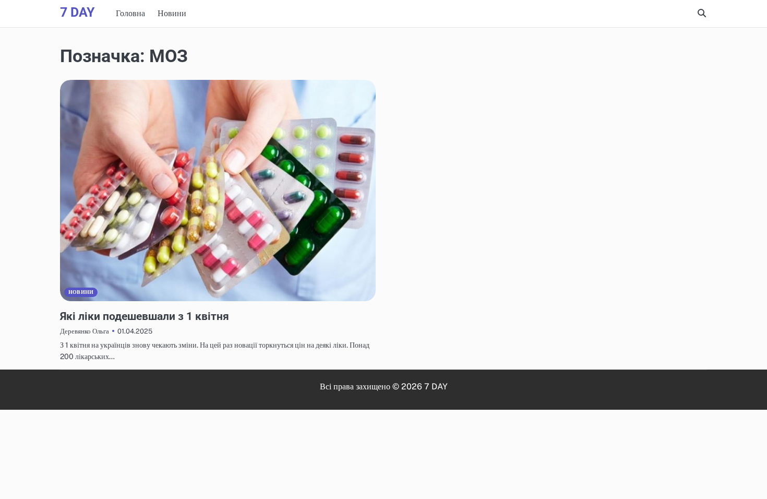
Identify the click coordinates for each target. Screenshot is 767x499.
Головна (130, 13)
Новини (172, 13)
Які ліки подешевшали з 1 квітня (144, 316)
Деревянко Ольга (84, 331)
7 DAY (77, 12)
